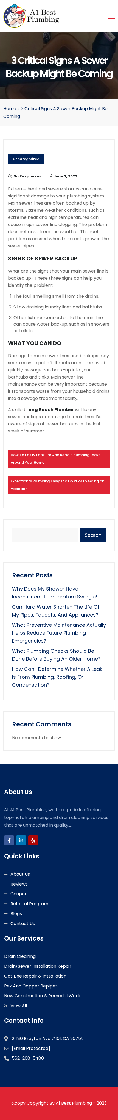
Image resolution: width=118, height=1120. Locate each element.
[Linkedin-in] (21, 840)
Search (93, 535)
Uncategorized (26, 159)
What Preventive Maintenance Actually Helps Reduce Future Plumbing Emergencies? (59, 632)
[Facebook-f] (9, 840)
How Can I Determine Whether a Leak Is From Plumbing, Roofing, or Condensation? (57, 677)
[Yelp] (33, 840)
